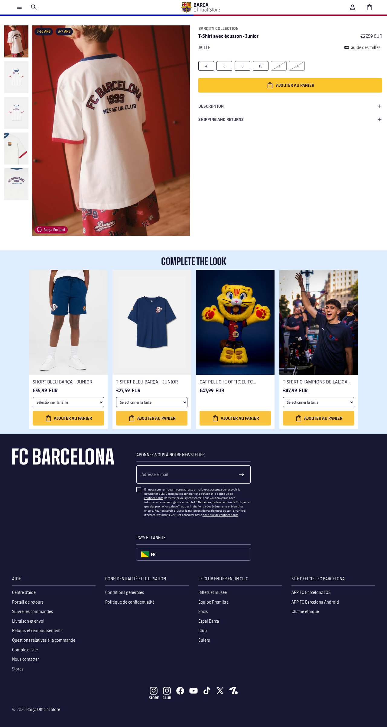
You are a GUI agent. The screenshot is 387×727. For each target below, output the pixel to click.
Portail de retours (28, 602)
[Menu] (19, 7)
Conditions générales (124, 592)
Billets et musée (212, 592)
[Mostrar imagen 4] (16, 148)
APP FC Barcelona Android (315, 602)
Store (154, 698)
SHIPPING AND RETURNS (221, 119)
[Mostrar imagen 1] (16, 41)
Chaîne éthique (305, 611)
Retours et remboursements (37, 630)
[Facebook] (180, 691)
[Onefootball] (233, 691)
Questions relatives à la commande (43, 640)
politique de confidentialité (220, 515)
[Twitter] (220, 691)
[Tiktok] (207, 691)
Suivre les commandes (32, 611)
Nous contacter (25, 659)
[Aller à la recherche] (34, 7)
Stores (17, 668)
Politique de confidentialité (129, 602)
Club (202, 630)
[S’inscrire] (241, 474)
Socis (203, 611)
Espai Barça (208, 621)
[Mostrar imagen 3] (16, 113)
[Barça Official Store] (200, 7)
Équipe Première (213, 602)
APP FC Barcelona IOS (310, 592)
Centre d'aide (24, 592)
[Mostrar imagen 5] (16, 184)
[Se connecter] (352, 7)
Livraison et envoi (28, 621)
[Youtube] (193, 691)
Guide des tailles (365, 47)
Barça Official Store (43, 709)
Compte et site (25, 649)
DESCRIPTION (211, 106)
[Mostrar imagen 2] (16, 77)
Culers (204, 640)
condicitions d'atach (197, 493)
